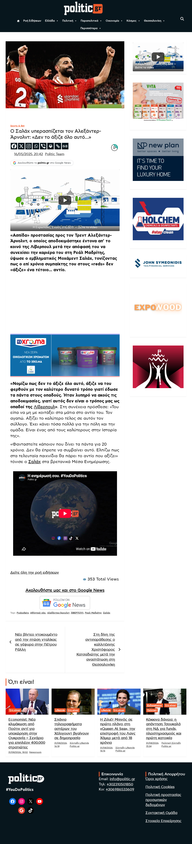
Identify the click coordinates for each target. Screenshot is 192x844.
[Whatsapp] (36, 146)
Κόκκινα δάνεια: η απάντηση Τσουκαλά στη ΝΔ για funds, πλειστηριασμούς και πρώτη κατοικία (163, 729)
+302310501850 (120, 784)
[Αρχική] (18, 21)
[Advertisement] (65, 302)
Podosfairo (23, 613)
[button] (65, 200)
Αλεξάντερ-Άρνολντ (58, 613)
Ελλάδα (50, 21)
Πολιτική (67, 21)
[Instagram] (28, 146)
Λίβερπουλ (44, 407)
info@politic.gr (122, 779)
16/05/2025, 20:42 (28, 154)
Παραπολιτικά (89, 21)
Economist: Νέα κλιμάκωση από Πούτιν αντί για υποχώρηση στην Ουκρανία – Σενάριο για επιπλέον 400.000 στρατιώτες (26, 733)
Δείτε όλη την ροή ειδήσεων (34, 572)
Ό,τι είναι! (15, 710)
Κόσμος (131, 21)
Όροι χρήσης (157, 779)
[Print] (50, 146)
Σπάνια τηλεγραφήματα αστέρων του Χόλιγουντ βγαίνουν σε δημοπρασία (71, 729)
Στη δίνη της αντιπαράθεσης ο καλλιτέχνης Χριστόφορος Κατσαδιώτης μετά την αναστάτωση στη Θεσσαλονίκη (95, 649)
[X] (21, 146)
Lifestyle (60, 710)
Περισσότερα (89, 28)
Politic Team (54, 154)
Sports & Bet (17, 126)
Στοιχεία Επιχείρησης (164, 821)
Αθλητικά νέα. (38, 613)
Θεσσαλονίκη (152, 21)
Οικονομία (112, 21)
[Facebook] (14, 146)
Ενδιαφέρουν (154, 705)
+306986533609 (120, 789)
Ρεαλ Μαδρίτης (93, 613)
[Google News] (65, 146)
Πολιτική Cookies (160, 787)
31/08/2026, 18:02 (18, 752)
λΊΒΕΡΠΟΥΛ (77, 613)
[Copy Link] (58, 146)
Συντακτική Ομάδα (161, 813)
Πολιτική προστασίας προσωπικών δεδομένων (163, 800)
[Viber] (43, 146)
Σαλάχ (34, 462)
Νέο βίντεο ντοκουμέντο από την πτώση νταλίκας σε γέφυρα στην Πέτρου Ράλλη (36, 642)
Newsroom (35, 752)
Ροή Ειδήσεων (32, 21)
